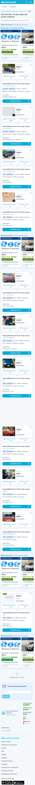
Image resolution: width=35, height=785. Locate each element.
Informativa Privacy (7, 761)
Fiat (21, 11)
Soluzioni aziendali (7, 770)
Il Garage (4, 757)
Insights (3, 754)
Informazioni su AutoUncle (9, 745)
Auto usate (14, 11)
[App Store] (18, 782)
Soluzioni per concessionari (9, 767)
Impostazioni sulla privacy (9, 774)
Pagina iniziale (5, 11)
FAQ (2, 751)
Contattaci (4, 764)
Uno (25, 11)
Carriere (3, 748)
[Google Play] (7, 782)
